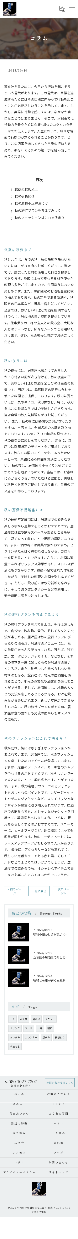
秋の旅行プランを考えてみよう (38, 210)
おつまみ (15, 1037)
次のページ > (63, 891)
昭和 (49, 1028)
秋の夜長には (25, 196)
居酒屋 (36, 1019)
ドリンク (15, 1028)
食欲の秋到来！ (26, 188)
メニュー (50, 1019)
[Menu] (71, 8)
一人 (12, 1019)
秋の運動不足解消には (31, 203)
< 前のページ (15, 891)
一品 (39, 1028)
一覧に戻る (39, 891)
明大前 (23, 1019)
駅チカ (46, 1037)
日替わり (60, 1037)
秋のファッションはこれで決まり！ (41, 217)
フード (28, 1028)
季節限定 (15, 1046)
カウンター (31, 1037)
